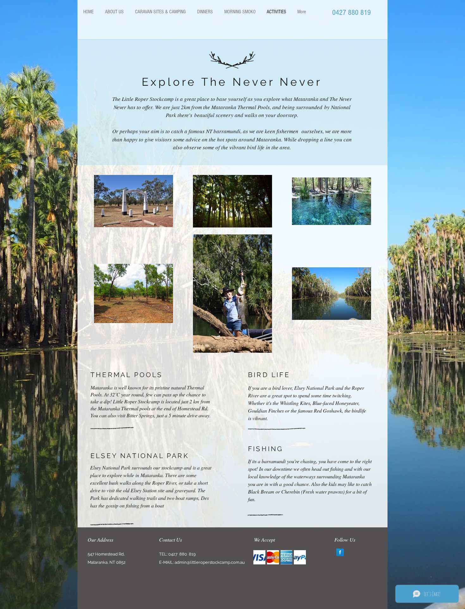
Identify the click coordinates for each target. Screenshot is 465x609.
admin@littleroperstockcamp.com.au (210, 562)
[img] (259, 557)
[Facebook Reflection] (340, 552)
